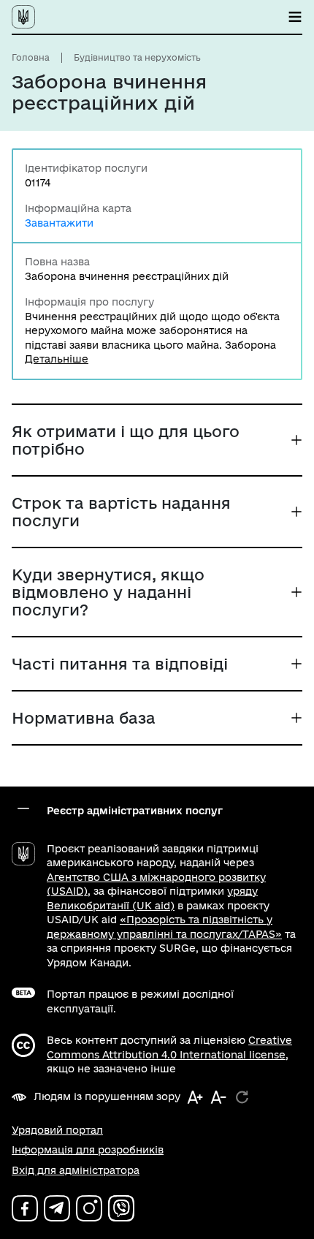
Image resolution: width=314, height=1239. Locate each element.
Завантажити (59, 223)
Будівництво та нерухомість (137, 57)
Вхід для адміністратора (75, 1170)
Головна (31, 57)
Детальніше (56, 359)
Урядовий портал (57, 1130)
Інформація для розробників (88, 1150)
